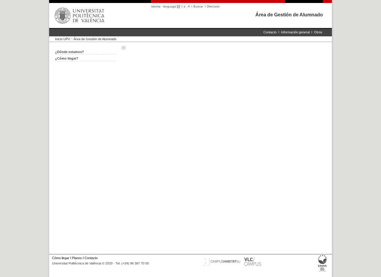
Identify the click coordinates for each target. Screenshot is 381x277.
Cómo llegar (60, 258)
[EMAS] (322, 272)
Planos (77, 258)
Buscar (198, 6)
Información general (295, 32)
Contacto (270, 32)
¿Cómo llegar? (66, 58)
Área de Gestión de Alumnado (289, 14)
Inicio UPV (62, 39)
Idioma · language (164, 6)
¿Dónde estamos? (69, 52)
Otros (318, 32)
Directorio (213, 6)
